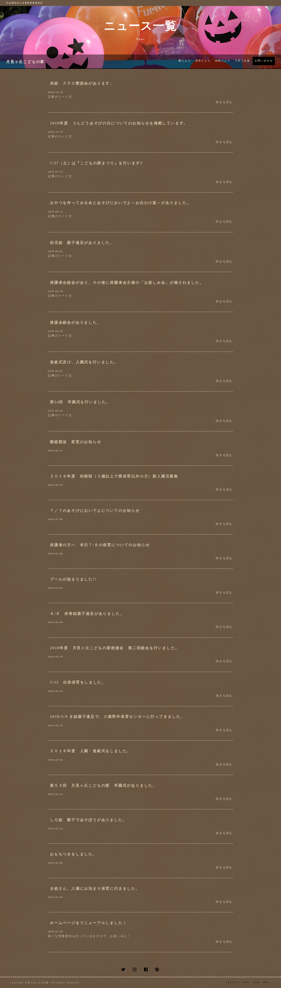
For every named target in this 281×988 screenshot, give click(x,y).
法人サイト (233, 982)
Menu (266, 982)
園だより (185, 60)
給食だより (222, 60)
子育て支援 (242, 60)
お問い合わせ (264, 60)
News (246, 982)
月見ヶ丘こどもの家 (25, 62)
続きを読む (224, 102)
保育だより (203, 60)
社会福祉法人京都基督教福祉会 (24, 3)
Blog (256, 982)
